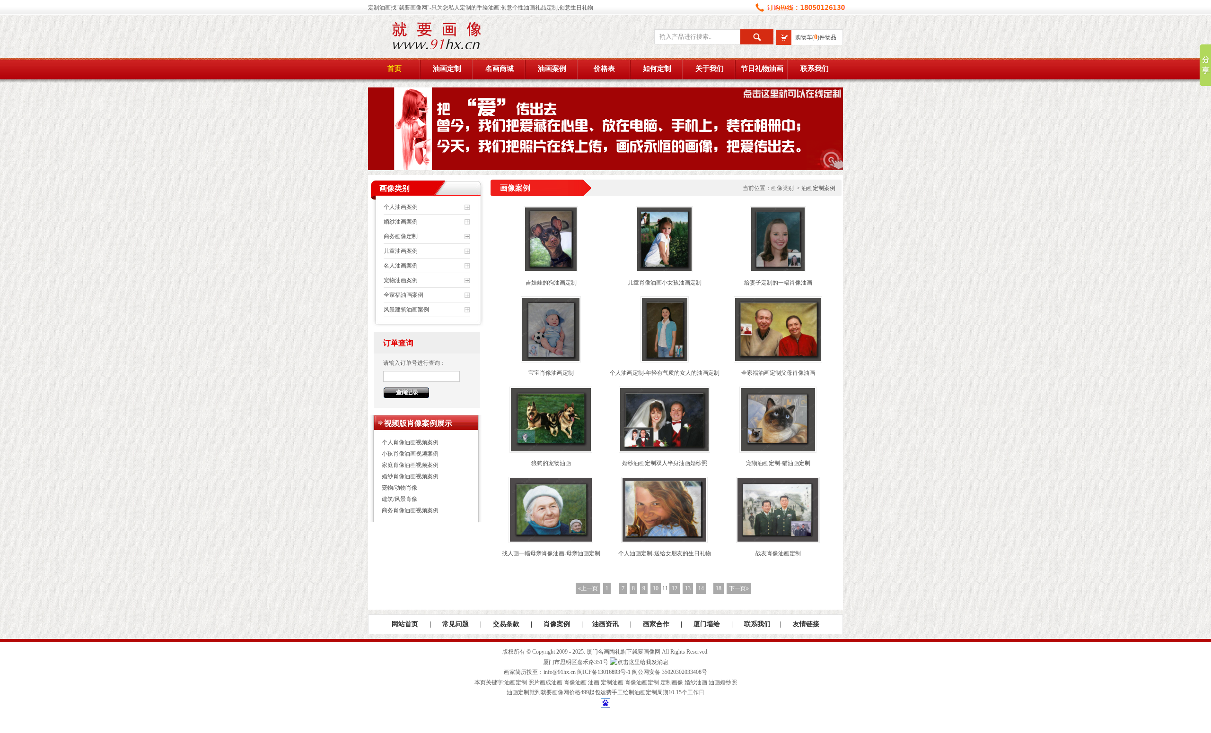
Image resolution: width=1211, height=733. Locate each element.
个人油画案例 (401, 207)
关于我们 (709, 68)
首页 (394, 68)
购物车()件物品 (815, 37)
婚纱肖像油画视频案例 (410, 476)
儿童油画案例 (401, 251)
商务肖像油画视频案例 (410, 510)
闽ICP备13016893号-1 (604, 672)
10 (655, 588)
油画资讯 (605, 624)
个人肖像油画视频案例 (410, 442)
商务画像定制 (401, 236)
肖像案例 (557, 624)
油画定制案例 (818, 188)
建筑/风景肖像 (399, 499)
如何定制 (657, 68)
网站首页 (405, 624)
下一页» (739, 588)
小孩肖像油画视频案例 (410, 453)
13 (688, 588)
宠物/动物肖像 (399, 487)
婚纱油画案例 (401, 221)
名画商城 (499, 68)
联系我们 (814, 68)
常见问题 (455, 624)
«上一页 (588, 588)
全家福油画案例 (403, 295)
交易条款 (506, 624)
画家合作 (656, 624)
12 (674, 588)
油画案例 (552, 68)
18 (718, 588)
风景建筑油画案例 (406, 309)
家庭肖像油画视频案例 (410, 465)
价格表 (604, 68)
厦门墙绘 (706, 624)
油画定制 (447, 68)
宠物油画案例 (401, 280)
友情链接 (806, 624)
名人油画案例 (401, 265)
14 (701, 588)
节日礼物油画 (762, 68)
